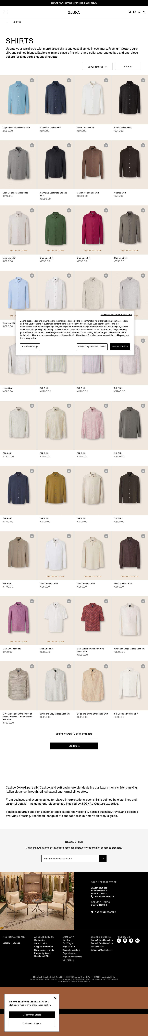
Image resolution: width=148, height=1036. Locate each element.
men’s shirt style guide (102, 816)
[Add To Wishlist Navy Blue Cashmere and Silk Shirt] (69, 145)
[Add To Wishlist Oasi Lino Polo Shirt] (69, 536)
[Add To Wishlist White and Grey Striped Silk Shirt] (69, 666)
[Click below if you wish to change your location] (55, 998)
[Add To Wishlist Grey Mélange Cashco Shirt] (32, 145)
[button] (130, 12)
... (7, 22)
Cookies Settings (30, 346)
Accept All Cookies (119, 346)
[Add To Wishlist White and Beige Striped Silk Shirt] (143, 601)
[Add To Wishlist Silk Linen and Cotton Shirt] (143, 666)
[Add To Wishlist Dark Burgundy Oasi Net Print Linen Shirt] (106, 601)
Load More (74, 745)
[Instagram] (125, 940)
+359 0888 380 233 (104, 896)
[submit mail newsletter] (103, 858)
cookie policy (119, 335)
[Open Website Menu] (6, 12)
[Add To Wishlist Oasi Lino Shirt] (32, 210)
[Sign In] (139, 12)
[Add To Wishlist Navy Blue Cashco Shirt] (69, 80)
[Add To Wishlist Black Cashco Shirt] (143, 80)
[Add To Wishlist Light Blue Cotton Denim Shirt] (32, 80)
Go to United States (32, 1014)
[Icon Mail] (134, 12)
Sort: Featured (96, 66)
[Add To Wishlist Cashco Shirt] (143, 145)
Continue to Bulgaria (32, 1023)
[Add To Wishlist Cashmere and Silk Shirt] (106, 145)
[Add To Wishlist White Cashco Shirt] (106, 80)
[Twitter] (119, 940)
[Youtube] (137, 940)
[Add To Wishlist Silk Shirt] (143, 341)
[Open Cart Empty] (144, 12)
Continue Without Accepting (116, 315)
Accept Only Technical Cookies (92, 346)
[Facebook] (131, 940)
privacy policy (30, 338)
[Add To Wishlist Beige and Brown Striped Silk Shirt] (106, 666)
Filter (126, 66)
